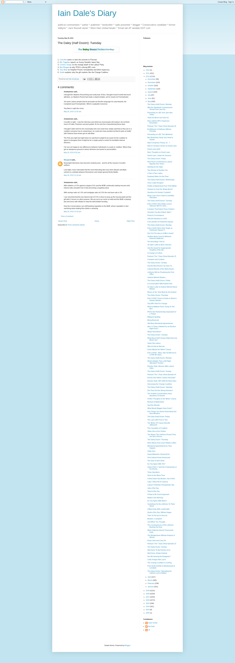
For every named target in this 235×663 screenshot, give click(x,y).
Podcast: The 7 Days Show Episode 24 (161, 375)
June (150, 98)
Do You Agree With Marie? (157, 501)
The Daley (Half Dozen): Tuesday (159, 201)
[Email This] (88, 79)
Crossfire (63, 60)
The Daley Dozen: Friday (156, 159)
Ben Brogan (64, 67)
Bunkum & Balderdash (155, 402)
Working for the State (155, 167)
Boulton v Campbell (154, 519)
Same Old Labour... (154, 343)
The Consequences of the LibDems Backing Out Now (160, 526)
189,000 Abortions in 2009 (157, 219)
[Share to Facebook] (96, 79)
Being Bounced (153, 320)
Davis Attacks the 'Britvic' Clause (159, 349)
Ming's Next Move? (154, 332)
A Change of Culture (154, 253)
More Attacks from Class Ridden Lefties (161, 443)
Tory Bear (63, 70)
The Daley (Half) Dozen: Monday (159, 104)
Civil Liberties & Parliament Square (160, 222)
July (149, 95)
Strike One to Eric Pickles (156, 431)
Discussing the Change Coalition (159, 384)
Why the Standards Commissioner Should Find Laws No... (160, 108)
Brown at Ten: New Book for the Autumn (162, 292)
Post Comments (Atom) (76, 225)
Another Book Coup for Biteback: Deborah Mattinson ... (159, 237)
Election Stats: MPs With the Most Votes (161, 381)
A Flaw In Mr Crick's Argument (158, 494)
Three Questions (153, 472)
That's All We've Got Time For (158, 118)
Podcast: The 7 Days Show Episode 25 (161, 256)
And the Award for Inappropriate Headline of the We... (159, 249)
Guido (62, 72)
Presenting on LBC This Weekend (159, 134)
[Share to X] (93, 79)
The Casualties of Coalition (157, 428)
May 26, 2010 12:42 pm (72, 212)
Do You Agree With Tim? (156, 464)
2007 (148, 597)
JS (149, 630)
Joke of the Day (153, 488)
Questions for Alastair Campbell (159, 192)
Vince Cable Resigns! (155, 183)
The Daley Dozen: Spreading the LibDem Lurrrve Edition (159, 572)
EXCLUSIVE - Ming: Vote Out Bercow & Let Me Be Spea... (161, 354)
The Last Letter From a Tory (157, 420)
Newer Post (62, 221)
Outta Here (151, 451)
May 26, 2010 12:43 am (72, 112)
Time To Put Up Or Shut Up (157, 515)
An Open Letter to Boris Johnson (159, 245)
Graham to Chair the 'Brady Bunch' (160, 189)
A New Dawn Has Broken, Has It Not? (161, 479)
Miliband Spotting (153, 317)
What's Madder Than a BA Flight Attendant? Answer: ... (159, 362)
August (150, 92)
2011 (148, 73)
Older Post (130, 221)
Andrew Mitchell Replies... (157, 277)
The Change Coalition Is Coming (159, 563)
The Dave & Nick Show (155, 461)
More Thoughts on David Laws (158, 152)
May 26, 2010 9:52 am (72, 152)
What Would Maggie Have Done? (159, 408)
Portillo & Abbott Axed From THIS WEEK (162, 186)
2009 (148, 591)
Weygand (67, 160)
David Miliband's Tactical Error (158, 454)
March (150, 580)
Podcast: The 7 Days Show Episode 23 (161, 544)
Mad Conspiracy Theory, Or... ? (158, 143)
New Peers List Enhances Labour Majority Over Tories (159, 163)
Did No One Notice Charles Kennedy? (161, 378)
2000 (148, 613)
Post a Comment (67, 216)
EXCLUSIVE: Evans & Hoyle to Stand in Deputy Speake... (162, 299)
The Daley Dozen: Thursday (157, 295)
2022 (148, 70)
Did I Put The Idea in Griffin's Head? (160, 233)
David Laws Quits (153, 149)
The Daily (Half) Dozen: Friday (158, 417)
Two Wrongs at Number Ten (157, 170)
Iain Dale (151, 626)
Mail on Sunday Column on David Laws (162, 146)
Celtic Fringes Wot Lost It (156, 560)
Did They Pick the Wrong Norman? (160, 390)
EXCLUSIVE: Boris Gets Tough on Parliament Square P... (159, 229)
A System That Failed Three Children (160, 209)
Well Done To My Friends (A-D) (158, 550)
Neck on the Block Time (156, 475)
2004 (148, 606)
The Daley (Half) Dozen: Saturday (159, 387)
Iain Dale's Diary (87, 13)
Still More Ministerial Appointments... (160, 323)
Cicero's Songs (66, 65)
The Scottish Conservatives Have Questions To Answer (159, 394)
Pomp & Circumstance (155, 215)
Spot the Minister (153, 405)
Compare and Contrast (155, 259)
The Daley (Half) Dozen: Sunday (159, 371)
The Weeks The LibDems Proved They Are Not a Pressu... (161, 435)
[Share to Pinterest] (99, 79)
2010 (148, 76)
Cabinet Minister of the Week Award (160, 269)
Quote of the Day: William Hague (159, 512)
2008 (148, 594)
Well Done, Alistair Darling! (157, 553)
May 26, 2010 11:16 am (72, 175)
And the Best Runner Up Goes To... (160, 266)
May (149, 101)
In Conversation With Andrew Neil (159, 284)
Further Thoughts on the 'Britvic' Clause (161, 399)
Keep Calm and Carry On (156, 541)
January (151, 587)
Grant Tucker (153, 623)
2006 (148, 600)
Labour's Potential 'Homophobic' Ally (160, 485)
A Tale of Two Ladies (155, 173)
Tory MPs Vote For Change (157, 303)
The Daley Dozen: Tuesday (157, 335)
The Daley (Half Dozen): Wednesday (160, 180)
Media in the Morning (155, 498)
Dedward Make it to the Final (157, 176)
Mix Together (65, 62)
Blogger (127, 645)
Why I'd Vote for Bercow (156, 346)
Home (97, 221)
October (151, 86)
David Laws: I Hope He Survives (159, 155)
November (152, 82)
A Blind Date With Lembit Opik (158, 509)
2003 (148, 610)
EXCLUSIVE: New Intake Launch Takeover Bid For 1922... (159, 205)
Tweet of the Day (153, 491)
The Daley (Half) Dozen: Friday (158, 280)
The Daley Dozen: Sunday (157, 263)
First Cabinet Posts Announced (158, 458)
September (152, 89)
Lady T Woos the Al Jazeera (157, 482)
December (152, 79)
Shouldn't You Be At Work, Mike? (159, 212)
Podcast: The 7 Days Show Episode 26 (161, 126)
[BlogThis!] (91, 79)
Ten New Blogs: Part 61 (156, 242)
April (149, 577)
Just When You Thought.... (157, 522)
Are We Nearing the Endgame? (159, 556)
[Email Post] (84, 79)
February (151, 583)
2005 (148, 603)
